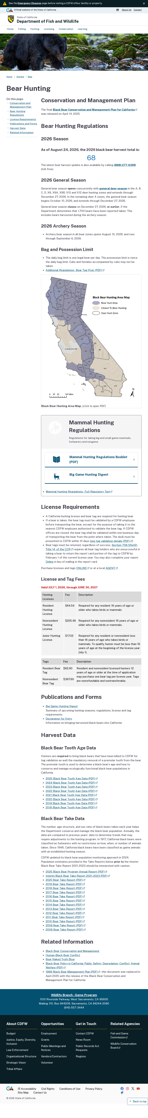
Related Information (22, 132)
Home (10, 29)
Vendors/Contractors (54, 1056)
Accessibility (28, 1088)
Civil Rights (47, 1088)
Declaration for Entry (59, 718)
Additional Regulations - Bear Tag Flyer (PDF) (75, 270)
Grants (45, 1039)
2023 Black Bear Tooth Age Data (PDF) (72, 786)
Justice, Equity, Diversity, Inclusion (21, 1041)
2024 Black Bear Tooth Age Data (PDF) (72, 782)
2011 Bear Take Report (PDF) (65, 917)
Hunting (34, 29)
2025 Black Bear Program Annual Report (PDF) (76, 871)
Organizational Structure (21, 1056)
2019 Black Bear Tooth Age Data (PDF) (71, 803)
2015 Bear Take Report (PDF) (65, 900)
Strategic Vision (16, 1062)
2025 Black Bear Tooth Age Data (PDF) (72, 778)
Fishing (22, 29)
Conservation (66, 29)
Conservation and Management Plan (20, 105)
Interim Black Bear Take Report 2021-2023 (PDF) (78, 875)
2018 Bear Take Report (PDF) (65, 888)
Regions (81, 1056)
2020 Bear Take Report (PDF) (65, 879)
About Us (126, 10)
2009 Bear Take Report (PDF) (65, 925)
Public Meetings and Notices (53, 1048)
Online (49, 561)
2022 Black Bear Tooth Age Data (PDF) (71, 791)
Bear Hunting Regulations (17, 113)
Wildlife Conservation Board (123, 1045)
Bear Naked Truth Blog (60, 959)
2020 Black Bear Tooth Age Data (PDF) (72, 799)
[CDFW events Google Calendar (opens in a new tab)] (118, 10)
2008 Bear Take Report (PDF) (66, 929)
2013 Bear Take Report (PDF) (65, 908)
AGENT (112, 568)
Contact (138, 10)
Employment (49, 1033)
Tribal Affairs (14, 1068)
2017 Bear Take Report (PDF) (65, 892)
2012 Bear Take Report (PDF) (65, 913)
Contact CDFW (85, 1033)
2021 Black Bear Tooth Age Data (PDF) (71, 795)
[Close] (144, 3)
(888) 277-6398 (125, 165)
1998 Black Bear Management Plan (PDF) (73, 971)
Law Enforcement (17, 1050)
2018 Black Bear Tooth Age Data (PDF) (71, 807)
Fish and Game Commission (126, 1035)
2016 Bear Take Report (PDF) (65, 896)
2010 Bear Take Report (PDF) (65, 921)
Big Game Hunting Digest (62, 706)
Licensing (49, 29)
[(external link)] (91, 339)
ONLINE (82, 568)
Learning (82, 29)
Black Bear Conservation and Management (72, 951)
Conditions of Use (70, 1088)
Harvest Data (17, 128)
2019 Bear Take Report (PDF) (65, 884)
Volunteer (47, 1062)
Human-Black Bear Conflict (63, 955)
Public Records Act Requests (87, 1048)
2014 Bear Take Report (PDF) (65, 904)
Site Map (23, 1092)
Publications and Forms (23, 123)
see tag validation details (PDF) (111, 541)
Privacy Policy (93, 1088)
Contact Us (40, 1092)
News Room (83, 1039)
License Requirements (23, 119)
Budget (11, 1033)
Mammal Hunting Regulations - (79, 491)
